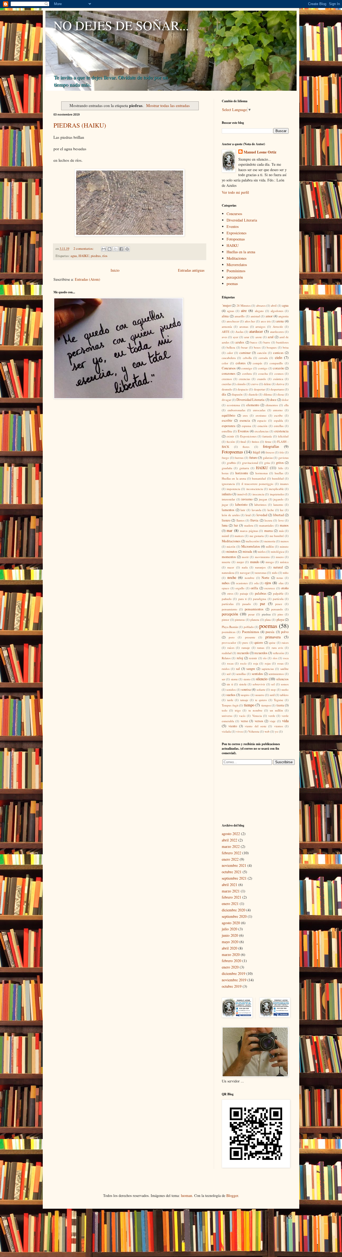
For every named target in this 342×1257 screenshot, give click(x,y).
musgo (270, 562)
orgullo (239, 588)
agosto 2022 (231, 833)
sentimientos (276, 674)
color (225, 363)
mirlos (262, 552)
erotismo (261, 415)
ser (223, 679)
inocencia (258, 494)
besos (257, 347)
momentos (229, 557)
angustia (283, 316)
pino (280, 614)
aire (244, 310)
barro (266, 342)
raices (285, 643)
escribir (227, 420)
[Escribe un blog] (109, 249)
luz (236, 525)
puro (245, 643)
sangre (250, 668)
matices (239, 536)
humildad (278, 478)
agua (74, 256)
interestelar (228, 499)
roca (286, 658)
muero (280, 557)
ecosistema (233, 405)
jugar (225, 505)
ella (286, 405)
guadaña (227, 468)
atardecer (256, 331)
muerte (226, 562)
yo (276, 731)
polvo (285, 632)
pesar (251, 614)
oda (256, 583)
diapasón (237, 394)
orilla (254, 588)
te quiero (261, 700)
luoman (186, 1195)
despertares (277, 389)
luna (225, 525)
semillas (241, 674)
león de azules (231, 515)
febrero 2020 (231, 960)
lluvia (254, 520)
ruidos (226, 669)
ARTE (226, 332)
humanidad (259, 478)
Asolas (239, 332)
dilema (267, 394)
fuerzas (239, 458)
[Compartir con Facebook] (121, 249)
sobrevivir (258, 684)
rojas (268, 663)
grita (267, 463)
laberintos (260, 505)
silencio (261, 678)
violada (226, 731)
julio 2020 (229, 928)
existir (230, 436)
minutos (231, 551)
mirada (247, 551)
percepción (235, 277)
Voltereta (253, 731)
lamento (278, 505)
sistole (243, 684)
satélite (284, 669)
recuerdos (260, 653)
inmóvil (242, 494)
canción (262, 353)
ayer (235, 337)
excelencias (262, 431)
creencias (244, 379)
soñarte (260, 689)
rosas (280, 663)
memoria (269, 541)
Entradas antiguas (191, 270)
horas (225, 473)
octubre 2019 (232, 986)
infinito (227, 494)
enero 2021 (230, 903)
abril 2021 (229, 884)
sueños (230, 695)
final (243, 442)
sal (238, 668)
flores (246, 447)
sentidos (257, 673)
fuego (225, 458)
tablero (284, 695)
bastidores (282, 342)
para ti (242, 599)
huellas (279, 473)
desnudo (227, 389)
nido (275, 573)
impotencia (233, 489)
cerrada (263, 358)
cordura (247, 373)
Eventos (233, 226)
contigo (262, 368)
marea (268, 530)
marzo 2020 (231, 954)
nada (245, 567)
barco (253, 342)
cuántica (278, 379)
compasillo (276, 363)
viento (232, 726)
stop (273, 689)
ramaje (246, 648)
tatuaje (244, 700)
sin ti (230, 684)
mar (229, 530)
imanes (284, 484)
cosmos (278, 373)
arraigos (260, 327)
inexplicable (276, 489)
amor (269, 316)
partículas (228, 604)
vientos (278, 726)
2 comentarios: (84, 248)
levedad (261, 515)
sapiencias (268, 669)
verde (271, 716)
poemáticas (228, 632)
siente (234, 679)
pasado (246, 604)
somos (285, 684)
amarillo (240, 316)
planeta (254, 620)
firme (268, 442)
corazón (278, 368)
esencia (245, 420)
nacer (230, 567)
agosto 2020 (231, 922)
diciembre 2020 (233, 909)
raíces (230, 648)
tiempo (249, 704)
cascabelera (229, 358)
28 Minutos (243, 305)
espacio (261, 420)
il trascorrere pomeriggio (258, 484)
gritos (280, 462)
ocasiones (242, 583)
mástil (225, 536)
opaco (225, 588)
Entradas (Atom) (87, 279)
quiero (258, 642)
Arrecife (278, 327)
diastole (253, 394)
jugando (278, 499)
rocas (230, 663)
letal (248, 515)
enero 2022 (230, 859)
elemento (252, 405)
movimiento (262, 557)
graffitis (231, 463)
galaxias (268, 458)
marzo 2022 (231, 846)
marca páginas (249, 531)
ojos (268, 582)
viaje (272, 721)
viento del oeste (255, 726)
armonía (227, 327)
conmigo (246, 368)
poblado (249, 627)
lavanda (256, 510)
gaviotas (283, 458)
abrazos (261, 305)
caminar (245, 352)
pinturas (240, 620)
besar (244, 347)
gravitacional (250, 463)
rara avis (277, 648)
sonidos (231, 689)
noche (231, 577)
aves (224, 337)
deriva (280, 384)
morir (245, 557)
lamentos (228, 510)
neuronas (260, 573)
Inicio (115, 270)
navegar (245, 573)
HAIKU (84, 256)
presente (250, 637)
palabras (260, 593)
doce (273, 399)
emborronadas (236, 410)
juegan (263, 499)
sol (273, 684)
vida (285, 720)
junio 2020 (230, 935)
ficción (231, 442)
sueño (285, 689)
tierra (280, 705)
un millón (276, 710)
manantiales (266, 525)
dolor (285, 400)
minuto (284, 546)
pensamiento (229, 609)
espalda (278, 420)
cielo (278, 357)
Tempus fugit (230, 705)
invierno (246, 499)
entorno (278, 410)
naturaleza (228, 573)
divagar (226, 400)
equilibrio (228, 415)
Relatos (226, 658)
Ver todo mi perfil (235, 192)
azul (271, 337)
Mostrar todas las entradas (168, 105)
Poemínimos (236, 270)
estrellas (278, 426)
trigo (238, 710)
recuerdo (243, 653)
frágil (256, 452)
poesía (270, 632)
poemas (232, 283)
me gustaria (257, 536)
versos (259, 721)
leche (270, 510)
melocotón (252, 541)
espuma (246, 426)
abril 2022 (229, 840)
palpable (278, 593)
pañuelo (227, 599)
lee (281, 510)
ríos (104, 256)
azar (246, 337)
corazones (228, 373)
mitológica (277, 552)
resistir (253, 658)
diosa (280, 394)
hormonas (261, 473)
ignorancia (228, 484)
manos (284, 525)
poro (232, 637)
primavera (273, 636)
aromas (243, 327)
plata (268, 620)
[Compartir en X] (115, 249)
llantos (240, 520)
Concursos (234, 213)
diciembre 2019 (233, 973)
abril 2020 (229, 948)
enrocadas (259, 410)
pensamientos (254, 609)
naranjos (260, 567)
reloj (240, 658)
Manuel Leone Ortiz (260, 152)
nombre (249, 578)
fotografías (271, 446)
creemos (227, 379)
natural (278, 567)
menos (285, 541)
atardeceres (277, 332)
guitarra (244, 468)
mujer (240, 562)
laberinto (241, 504)
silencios (282, 679)
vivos (239, 731)
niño (286, 573)
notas (280, 578)
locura (268, 520)
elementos (272, 405)
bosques (272, 347)
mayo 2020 (230, 941)
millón (270, 546)
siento (247, 679)
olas (281, 583)
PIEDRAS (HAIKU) (79, 125)
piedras (96, 256)
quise (272, 643)
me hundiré (277, 536)
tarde (230, 700)
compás (257, 363)
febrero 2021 (231, 897)
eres (245, 415)
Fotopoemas (236, 239)
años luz (250, 321)
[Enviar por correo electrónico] (103, 249)
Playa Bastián (230, 627)
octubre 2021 (232, 871)
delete (267, 384)
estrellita (227, 431)
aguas (230, 311)
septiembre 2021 (234, 878)
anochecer (233, 321)
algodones (277, 311)
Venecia (257, 716)
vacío (242, 716)
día (224, 394)
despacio (243, 389)
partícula (278, 599)
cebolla (247, 358)
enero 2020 (230, 967)
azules (239, 342)
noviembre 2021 (234, 865)
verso (244, 721)
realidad (227, 653)
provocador (229, 643)
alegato (259, 311)
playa (280, 619)
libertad (278, 515)
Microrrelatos (237, 264)
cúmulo (241, 384)
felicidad (283, 436)
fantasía (267, 436)
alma (225, 316)
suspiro (245, 695)
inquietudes (277, 494)
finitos (255, 442)
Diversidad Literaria (242, 220)
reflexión (278, 653)
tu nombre (255, 710)
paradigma (259, 599)
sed (229, 674)
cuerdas (226, 384)
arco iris (266, 321)
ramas (260, 648)
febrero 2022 (231, 852)
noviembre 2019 (234, 979)
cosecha (263, 373)
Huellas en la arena (241, 251)
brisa (286, 347)
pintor (225, 620)
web (267, 731)
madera (248, 525)
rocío (243, 663)
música (284, 562)
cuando (261, 379)
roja (255, 663)
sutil (272, 695)
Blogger (232, 1195)
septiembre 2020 (234, 916)
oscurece (269, 588)
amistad (255, 316)
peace (278, 604)
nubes (226, 583)
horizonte (241, 473)
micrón (231, 546)
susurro (259, 695)
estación (262, 426)
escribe (278, 415)
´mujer (226, 305)
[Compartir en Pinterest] (127, 249)
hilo (280, 468)
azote (258, 337)
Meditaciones (236, 258)
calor (230, 353)
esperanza (228, 426)
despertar (259, 389)
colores (241, 363)
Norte (265, 577)
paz (262, 603)
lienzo (226, 520)
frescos (270, 452)
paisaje (244, 593)
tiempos (266, 705)
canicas (278, 352)
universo (227, 716)
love (281, 520)
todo (224, 710)
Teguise (278, 700)
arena (280, 321)
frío (281, 452)
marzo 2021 (231, 891)
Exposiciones (236, 232)
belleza (231, 347)
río (265, 658)
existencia (281, 431)
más (281, 531)
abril (274, 305)
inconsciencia (254, 489)
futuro (253, 457)
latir (242, 510)
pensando (277, 609)
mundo (254, 562)
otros (230, 593)
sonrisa (246, 689)
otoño (285, 588)
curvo (254, 384)
